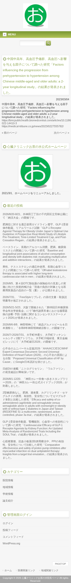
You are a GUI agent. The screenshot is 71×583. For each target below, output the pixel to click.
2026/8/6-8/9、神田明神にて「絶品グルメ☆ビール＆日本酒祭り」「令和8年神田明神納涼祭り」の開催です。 (35, 326)
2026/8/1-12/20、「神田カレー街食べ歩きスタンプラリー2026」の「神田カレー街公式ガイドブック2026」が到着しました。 (35, 382)
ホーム (8, 570)
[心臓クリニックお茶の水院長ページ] (35, 26)
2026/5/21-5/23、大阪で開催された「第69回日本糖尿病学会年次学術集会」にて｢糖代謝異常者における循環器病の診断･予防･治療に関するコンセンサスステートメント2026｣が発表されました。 (35, 312)
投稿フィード (10, 530)
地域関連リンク (49, 570)
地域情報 (8, 487)
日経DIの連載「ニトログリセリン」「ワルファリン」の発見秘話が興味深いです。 (34, 370)
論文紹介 (8, 500)
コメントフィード (13, 536)
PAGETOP (60, 564)
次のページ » (61, 132)
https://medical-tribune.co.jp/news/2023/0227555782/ (33, 126)
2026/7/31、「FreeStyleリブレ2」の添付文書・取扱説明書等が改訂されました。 (35, 299)
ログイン (8, 523)
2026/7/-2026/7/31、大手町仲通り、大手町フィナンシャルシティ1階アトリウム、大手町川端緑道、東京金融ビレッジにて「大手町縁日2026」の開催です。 (35, 338)
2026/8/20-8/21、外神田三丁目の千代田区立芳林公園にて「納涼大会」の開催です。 (35, 216)
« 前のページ (9, 132)
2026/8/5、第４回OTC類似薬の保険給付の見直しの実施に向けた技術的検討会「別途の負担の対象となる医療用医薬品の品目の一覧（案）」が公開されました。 (34, 287)
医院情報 (8, 480)
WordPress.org (11, 543)
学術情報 (8, 493)
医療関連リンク (26, 570)
